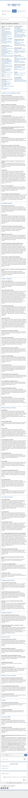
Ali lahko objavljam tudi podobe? (6, 83)
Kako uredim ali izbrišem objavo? (6, 60)
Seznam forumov (7, 11)
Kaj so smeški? (3, 82)
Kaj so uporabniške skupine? (18, 29)
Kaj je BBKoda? (3, 80)
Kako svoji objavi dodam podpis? (6, 61)
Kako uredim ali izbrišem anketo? (6, 65)
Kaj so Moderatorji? (17, 28)
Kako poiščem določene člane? (19, 61)
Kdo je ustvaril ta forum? (18, 78)
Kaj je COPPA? (3, 40)
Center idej (13, 730)
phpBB (10, 782)
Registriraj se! (22, 11)
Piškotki (24, 777)
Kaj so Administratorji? (17, 27)
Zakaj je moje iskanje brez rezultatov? (20, 58)
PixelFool (4, 786)
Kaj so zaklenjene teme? (5, 88)
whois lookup (19, 740)
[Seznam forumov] (14, 6)
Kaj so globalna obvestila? (5, 84)
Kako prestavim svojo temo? (5, 76)
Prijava (4, 14)
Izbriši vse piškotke (7, 777)
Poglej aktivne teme (5, 768)
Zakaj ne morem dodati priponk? (6, 68)
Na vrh (3, 101)
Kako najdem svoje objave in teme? (19, 62)
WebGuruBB (12, 786)
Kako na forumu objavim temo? (6, 59)
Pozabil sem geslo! (4, 35)
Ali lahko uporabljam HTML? (5, 81)
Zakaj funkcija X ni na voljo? (18, 79)
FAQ (14, 11)
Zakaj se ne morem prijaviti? (5, 28)
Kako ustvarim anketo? (5, 62)
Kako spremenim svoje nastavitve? (7, 46)
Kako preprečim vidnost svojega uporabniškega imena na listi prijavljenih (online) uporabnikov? (6, 33)
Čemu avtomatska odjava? (5, 31)
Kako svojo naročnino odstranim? (19, 69)
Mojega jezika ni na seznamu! (6, 50)
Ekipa (25, 780)
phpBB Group (22, 720)
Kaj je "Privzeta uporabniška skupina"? (20, 36)
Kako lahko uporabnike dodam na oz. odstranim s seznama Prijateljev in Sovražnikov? (20, 52)
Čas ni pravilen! (3, 47)
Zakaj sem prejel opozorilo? (5, 69)
